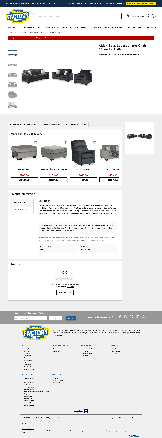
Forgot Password (58, 380)
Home (10, 32)
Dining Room (51, 27)
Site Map (122, 418)
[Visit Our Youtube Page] (143, 317)
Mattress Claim (28, 398)
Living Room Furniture (37, 32)
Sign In (55, 378)
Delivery (26, 380)
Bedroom (67, 27)
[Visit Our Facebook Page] (120, 317)
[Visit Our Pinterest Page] (126, 317)
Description (19, 203)
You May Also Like (50, 124)
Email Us (85, 351)
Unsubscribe (28, 396)
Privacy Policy (112, 418)
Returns (55, 349)
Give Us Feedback (88, 353)
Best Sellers (134, 27)
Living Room (12, 27)
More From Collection (23, 124)
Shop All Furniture (30, 369)
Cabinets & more (32, 27)
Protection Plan (29, 382)
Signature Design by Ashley (111, 49)
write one (70, 287)
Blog (102, 4)
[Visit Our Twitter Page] (132, 317)
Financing (93, 4)
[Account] (148, 16)
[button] (134, 16)
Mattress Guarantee (30, 389)
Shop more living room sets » (47, 38)
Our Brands (27, 367)
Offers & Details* (131, 418)
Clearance (150, 27)
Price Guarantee (29, 387)
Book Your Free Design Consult (141, 4)
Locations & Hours (89, 349)
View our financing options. (128, 54)
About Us (71, 4)
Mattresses (81, 27)
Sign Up (70, 318)
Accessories (28, 360)
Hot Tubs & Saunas (115, 27)
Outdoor (96, 27)
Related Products (76, 124)
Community (116, 351)
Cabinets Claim (29, 405)
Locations (82, 4)
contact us (55, 231)
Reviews (85, 355)
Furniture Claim (29, 400)
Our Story (115, 349)
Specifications (20, 210)
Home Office (28, 355)
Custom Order (28, 385)
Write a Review (65, 292)
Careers (114, 353)
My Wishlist (56, 382)
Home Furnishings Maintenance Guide (36, 391)
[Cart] (154, 16)
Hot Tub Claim (28, 403)
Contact (110, 4)
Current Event (28, 378)
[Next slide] (115, 154)
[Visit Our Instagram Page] (138, 317)
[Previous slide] (15, 154)
